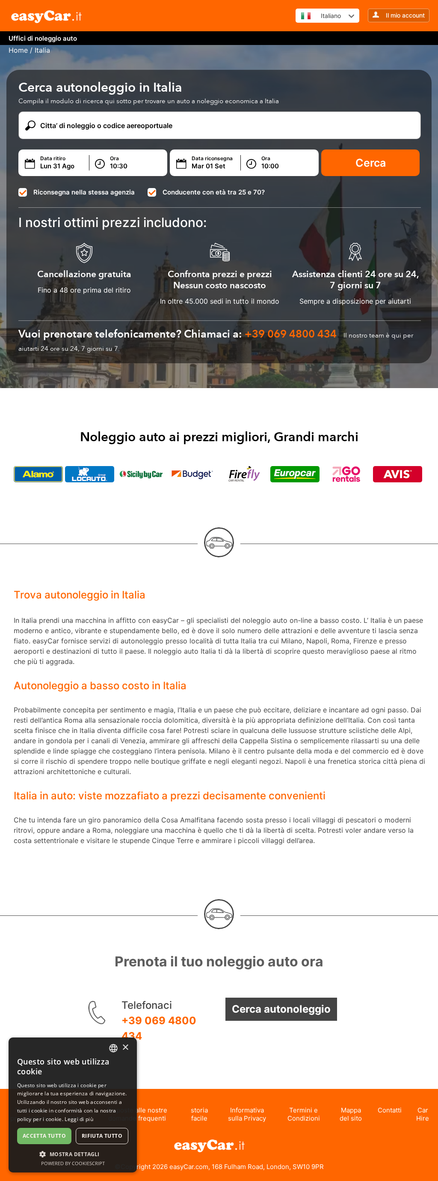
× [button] (125, 1047)
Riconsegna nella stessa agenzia (84, 192)
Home (18, 50)
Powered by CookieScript (73, 1163)
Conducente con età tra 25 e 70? (214, 192)
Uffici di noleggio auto (43, 38)
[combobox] (113, 1048)
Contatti (390, 1110)
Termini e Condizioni (303, 1114)
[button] (72, 1154)
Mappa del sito (351, 1114)
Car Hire (422, 1114)
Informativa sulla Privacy (247, 1114)
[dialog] (73, 1104)
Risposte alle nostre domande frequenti (137, 1114)
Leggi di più (79, 1119)
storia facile (199, 1114)
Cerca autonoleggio (281, 1009)
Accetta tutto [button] (44, 1135)
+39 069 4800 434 (158, 1028)
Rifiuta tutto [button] (102, 1135)
